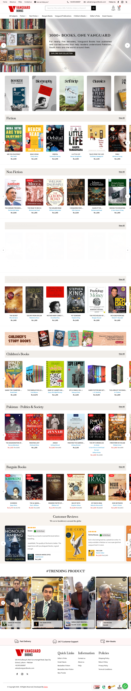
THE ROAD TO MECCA (34, 208)
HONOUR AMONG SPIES (43, 555)
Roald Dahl (13, 392)
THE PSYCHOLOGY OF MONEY (97, 316)
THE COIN (99, 551)
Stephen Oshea (76, 505)
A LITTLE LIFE (76, 154)
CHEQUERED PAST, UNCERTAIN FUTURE (76, 208)
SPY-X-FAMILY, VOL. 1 (75, 390)
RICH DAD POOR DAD (117, 316)
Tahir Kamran (76, 210)
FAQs (20, 2)
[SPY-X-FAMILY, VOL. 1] (76, 374)
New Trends (62, 673)
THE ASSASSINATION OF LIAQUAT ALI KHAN (13, 443)
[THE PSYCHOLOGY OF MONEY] (97, 299)
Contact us (28, 2)
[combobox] (68, 8)
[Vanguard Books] (19, 9)
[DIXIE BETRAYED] (117, 487)
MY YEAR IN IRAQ (96, 503)
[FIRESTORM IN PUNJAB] (117, 427)
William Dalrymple (55, 210)
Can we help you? (43, 2)
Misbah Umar (117, 445)
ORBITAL (55, 154)
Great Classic (62, 662)
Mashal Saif (55, 264)
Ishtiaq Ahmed (55, 445)
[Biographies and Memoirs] (44, 93)
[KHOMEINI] (14, 487)
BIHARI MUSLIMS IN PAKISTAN (117, 262)
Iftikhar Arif (55, 505)
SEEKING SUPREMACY (14, 262)
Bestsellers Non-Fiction (65, 669)
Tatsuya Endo (76, 392)
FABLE (117, 154)
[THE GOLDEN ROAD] (55, 192)
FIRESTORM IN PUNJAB (117, 443)
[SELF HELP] (71, 93)
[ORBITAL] (55, 138)
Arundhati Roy (55, 318)
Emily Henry (34, 156)
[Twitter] (126, 2)
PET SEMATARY (76, 316)
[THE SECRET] (14, 299)
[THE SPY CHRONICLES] (97, 427)
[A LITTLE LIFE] (76, 138)
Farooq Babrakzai (13, 445)
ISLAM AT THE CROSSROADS (96, 208)
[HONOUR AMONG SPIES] (31, 557)
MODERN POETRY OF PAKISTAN (55, 503)
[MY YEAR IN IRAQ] (97, 487)
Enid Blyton (34, 392)
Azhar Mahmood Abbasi (96, 264)
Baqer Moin (13, 505)
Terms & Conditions (105, 669)
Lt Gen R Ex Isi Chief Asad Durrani (96, 449)
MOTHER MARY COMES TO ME (55, 316)
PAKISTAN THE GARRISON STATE (76, 443)
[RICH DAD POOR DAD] (117, 299)
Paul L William (34, 505)
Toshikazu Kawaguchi (96, 156)
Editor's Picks (62, 658)
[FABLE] (117, 138)
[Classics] (99, 93)
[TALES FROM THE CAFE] (97, 138)
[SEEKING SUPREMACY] (14, 246)
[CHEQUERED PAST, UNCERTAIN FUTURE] (76, 192)
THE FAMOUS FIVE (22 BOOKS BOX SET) (34, 390)
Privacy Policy (103, 665)
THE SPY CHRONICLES (96, 443)
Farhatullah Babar (13, 210)
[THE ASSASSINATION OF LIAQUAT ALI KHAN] (14, 427)
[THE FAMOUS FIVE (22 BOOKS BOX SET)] (34, 374)
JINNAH (55, 443)
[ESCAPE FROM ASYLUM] (34, 299)
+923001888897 (20, 665)
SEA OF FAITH (76, 503)
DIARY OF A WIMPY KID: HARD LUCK (55, 390)
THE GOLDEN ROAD (55, 208)
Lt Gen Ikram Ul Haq (117, 210)
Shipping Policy (104, 658)
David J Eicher (117, 505)
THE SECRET (14, 316)
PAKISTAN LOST (34, 443)
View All (122, 118)
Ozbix (46, 687)
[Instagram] (122, 2)
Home (5, 2)
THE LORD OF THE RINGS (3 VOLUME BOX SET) (117, 390)
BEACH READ (34, 154)
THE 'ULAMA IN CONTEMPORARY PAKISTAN (55, 262)
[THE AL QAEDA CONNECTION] (34, 487)
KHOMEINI (13, 503)
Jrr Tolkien (117, 392)
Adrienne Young (117, 156)
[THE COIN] (91, 553)
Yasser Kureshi (13, 264)
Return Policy (103, 662)
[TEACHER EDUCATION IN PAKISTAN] (34, 246)
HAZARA (96, 262)
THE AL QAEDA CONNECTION (34, 503)
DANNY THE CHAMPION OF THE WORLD (13, 390)
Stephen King (76, 318)
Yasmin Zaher (100, 553)
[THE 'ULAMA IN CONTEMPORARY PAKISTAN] (55, 246)
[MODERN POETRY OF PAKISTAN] (55, 487)
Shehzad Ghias (34, 445)
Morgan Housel (96, 318)
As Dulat (96, 445)
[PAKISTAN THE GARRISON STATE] (76, 427)
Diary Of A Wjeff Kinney (55, 392)
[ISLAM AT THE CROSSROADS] (97, 192)
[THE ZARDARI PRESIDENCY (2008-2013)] (14, 192)
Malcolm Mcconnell (96, 505)
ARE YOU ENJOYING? (13, 154)
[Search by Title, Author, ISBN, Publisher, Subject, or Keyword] (93, 8)
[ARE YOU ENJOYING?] (14, 138)
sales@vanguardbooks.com (24, 668)
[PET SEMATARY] (76, 299)
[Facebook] (118, 2)
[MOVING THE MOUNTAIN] (117, 192)
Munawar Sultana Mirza (34, 264)
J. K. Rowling (97, 392)
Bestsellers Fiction (64, 665)
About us (13, 2)
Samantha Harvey (55, 156)
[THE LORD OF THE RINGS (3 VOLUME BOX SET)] (117, 374)
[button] (3, 45)
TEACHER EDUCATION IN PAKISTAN (34, 262)
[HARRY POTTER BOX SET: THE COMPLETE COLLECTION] (97, 374)
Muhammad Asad (34, 210)
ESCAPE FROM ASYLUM (34, 316)
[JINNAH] (55, 427)
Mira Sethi (14, 156)
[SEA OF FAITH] (76, 487)
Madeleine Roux (34, 318)
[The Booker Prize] (17, 93)
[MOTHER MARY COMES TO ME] (55, 299)
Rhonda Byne (14, 318)
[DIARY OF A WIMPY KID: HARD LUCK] (55, 374)
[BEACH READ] (34, 138)
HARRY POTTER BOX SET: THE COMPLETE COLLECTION (96, 390)
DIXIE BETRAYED (117, 503)
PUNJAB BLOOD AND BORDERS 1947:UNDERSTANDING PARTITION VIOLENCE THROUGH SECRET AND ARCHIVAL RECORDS (76, 262)
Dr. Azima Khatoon (117, 264)
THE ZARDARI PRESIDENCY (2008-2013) (13, 208)
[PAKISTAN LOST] (34, 427)
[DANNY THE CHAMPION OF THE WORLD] (14, 374)
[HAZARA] (97, 246)
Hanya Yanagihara (75, 156)
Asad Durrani (39, 557)
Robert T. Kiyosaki (117, 318)
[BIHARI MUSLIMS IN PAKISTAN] (117, 246)
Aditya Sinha (97, 453)
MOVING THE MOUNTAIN (117, 208)
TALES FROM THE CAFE (96, 154)
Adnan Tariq (76, 264)
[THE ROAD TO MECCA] (34, 192)
